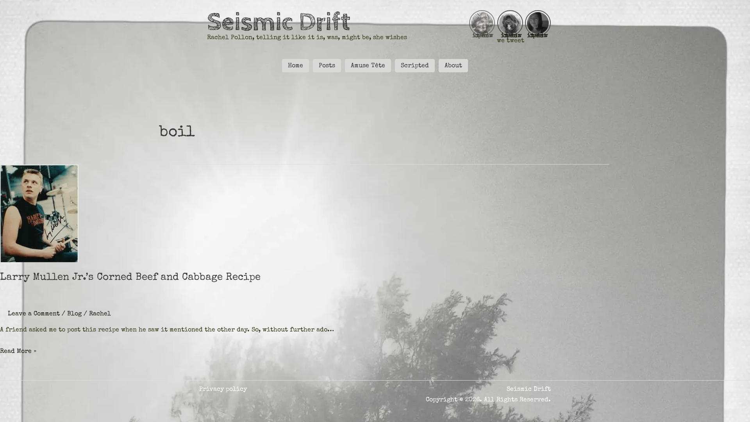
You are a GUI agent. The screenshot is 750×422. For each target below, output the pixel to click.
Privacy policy (223, 389)
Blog (74, 314)
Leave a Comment (34, 314)
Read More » (18, 352)
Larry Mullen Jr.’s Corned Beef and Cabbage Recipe (130, 278)
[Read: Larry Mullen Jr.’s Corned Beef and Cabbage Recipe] (39, 213)
